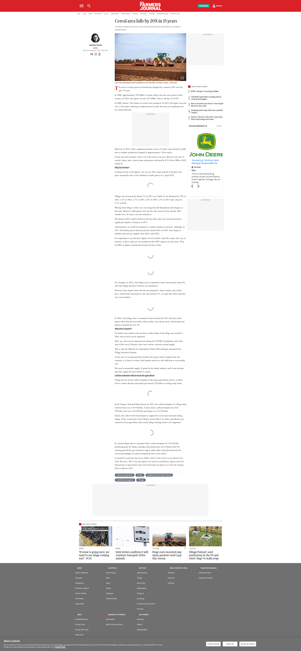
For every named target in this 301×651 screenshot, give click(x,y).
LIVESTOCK (112, 568)
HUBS (79, 615)
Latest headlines (81, 573)
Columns (171, 578)
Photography (142, 629)
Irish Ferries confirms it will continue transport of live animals (132, 555)
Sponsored (79, 604)
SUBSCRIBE (203, 6)
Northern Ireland (82, 588)
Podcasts (140, 619)
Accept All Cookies (248, 644)
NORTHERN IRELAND (162, 13)
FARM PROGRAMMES (209, 568)
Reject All (230, 644)
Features (171, 573)
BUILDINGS (144, 13)
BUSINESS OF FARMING (116, 615)
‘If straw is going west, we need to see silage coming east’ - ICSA (94, 555)
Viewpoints (79, 583)
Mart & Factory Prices (114, 624)
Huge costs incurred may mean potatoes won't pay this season (167, 555)
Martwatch (110, 619)
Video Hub (79, 635)
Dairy (108, 583)
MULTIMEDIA (144, 615)
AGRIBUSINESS (115, 13)
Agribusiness (142, 573)
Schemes (78, 578)
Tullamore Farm (205, 573)
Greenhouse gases (125, 480)
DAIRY (84, 13)
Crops (140, 475)
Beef (108, 578)
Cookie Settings (213, 644)
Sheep (108, 588)
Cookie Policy (60, 647)
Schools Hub (80, 624)
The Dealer (79, 598)
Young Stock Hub (82, 629)
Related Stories (89, 524)
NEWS (81, 548)
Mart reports (111, 573)
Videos (139, 624)
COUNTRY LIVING (175, 13)
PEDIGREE (151, 13)
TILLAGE (106, 13)
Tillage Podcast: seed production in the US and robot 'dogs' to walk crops (204, 555)
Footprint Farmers (206, 578)
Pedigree (109, 593)
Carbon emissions (125, 475)
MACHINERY (98, 13)
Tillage (141, 480)
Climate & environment (146, 604)
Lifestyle (171, 583)
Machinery (141, 583)
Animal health (111, 598)
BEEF (79, 13)
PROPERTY (135, 13)
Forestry (140, 609)
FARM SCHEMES (125, 13)
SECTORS (142, 568)
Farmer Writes (80, 593)
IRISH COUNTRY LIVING (178, 568)
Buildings (141, 598)
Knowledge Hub (81, 619)
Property (140, 593)
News (95, 48)
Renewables (142, 588)
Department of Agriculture (159, 475)
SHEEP (90, 13)
